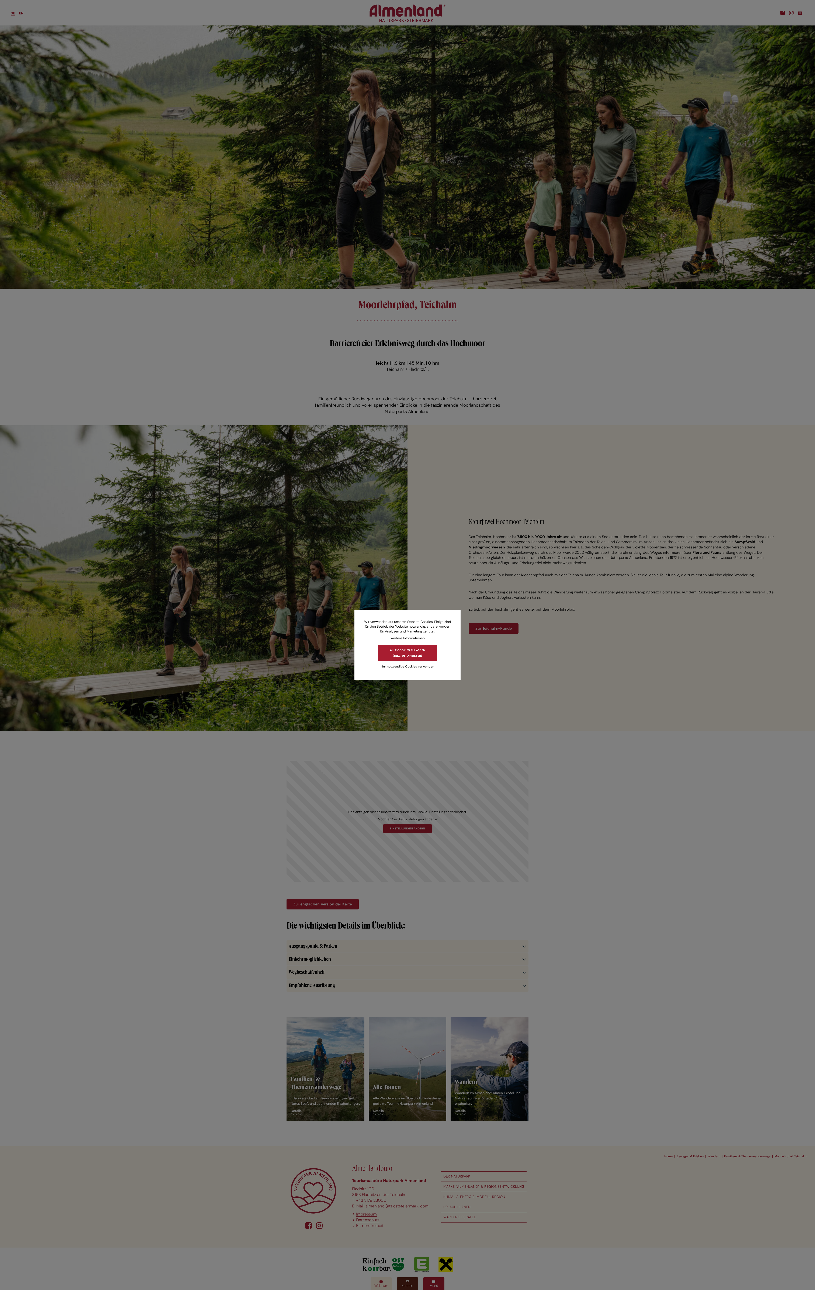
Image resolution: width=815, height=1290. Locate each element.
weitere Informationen (408, 638)
